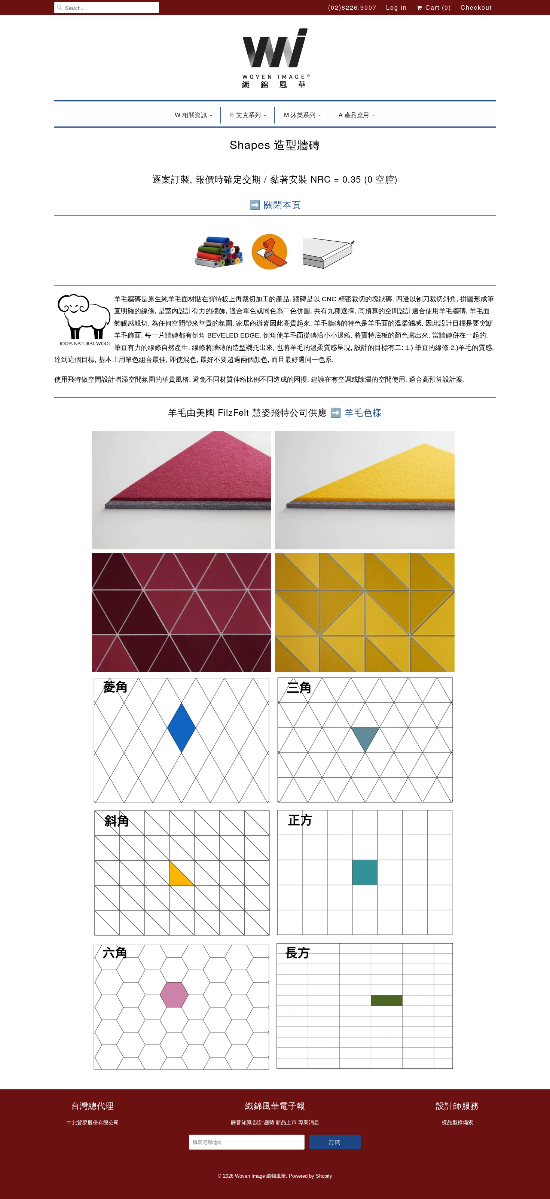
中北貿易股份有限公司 (93, 1123)
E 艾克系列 (245, 114)
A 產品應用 (354, 114)
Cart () (437, 7)
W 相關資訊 (191, 114)
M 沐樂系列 (299, 114)
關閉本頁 (282, 204)
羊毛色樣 (363, 411)
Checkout (476, 7)
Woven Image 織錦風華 (260, 1176)
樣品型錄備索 (457, 1122)
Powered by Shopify (310, 1176)
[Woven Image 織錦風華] (275, 59)
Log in (396, 7)
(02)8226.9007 (352, 7)
